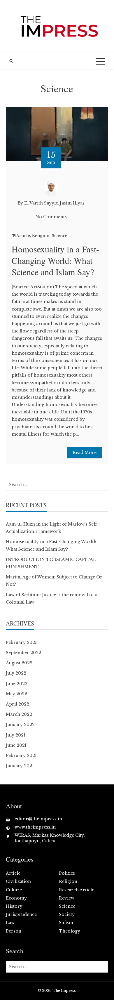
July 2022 (16, 673)
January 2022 (20, 724)
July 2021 (15, 735)
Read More (85, 452)
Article (23, 235)
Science (59, 235)
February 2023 (22, 642)
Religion (41, 235)
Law (10, 922)
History (14, 906)
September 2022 (23, 652)
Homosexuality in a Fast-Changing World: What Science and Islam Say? (55, 260)
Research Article (76, 890)
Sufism (66, 922)
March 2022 (19, 714)
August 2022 (19, 663)
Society (67, 914)
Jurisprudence (21, 914)
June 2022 (16, 683)
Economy (16, 898)
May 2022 (16, 693)
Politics (67, 873)
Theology (69, 931)
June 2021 (16, 745)
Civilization (18, 881)
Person (13, 931)
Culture (14, 890)
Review (66, 898)
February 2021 (21, 755)
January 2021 (20, 765)
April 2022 (17, 704)
